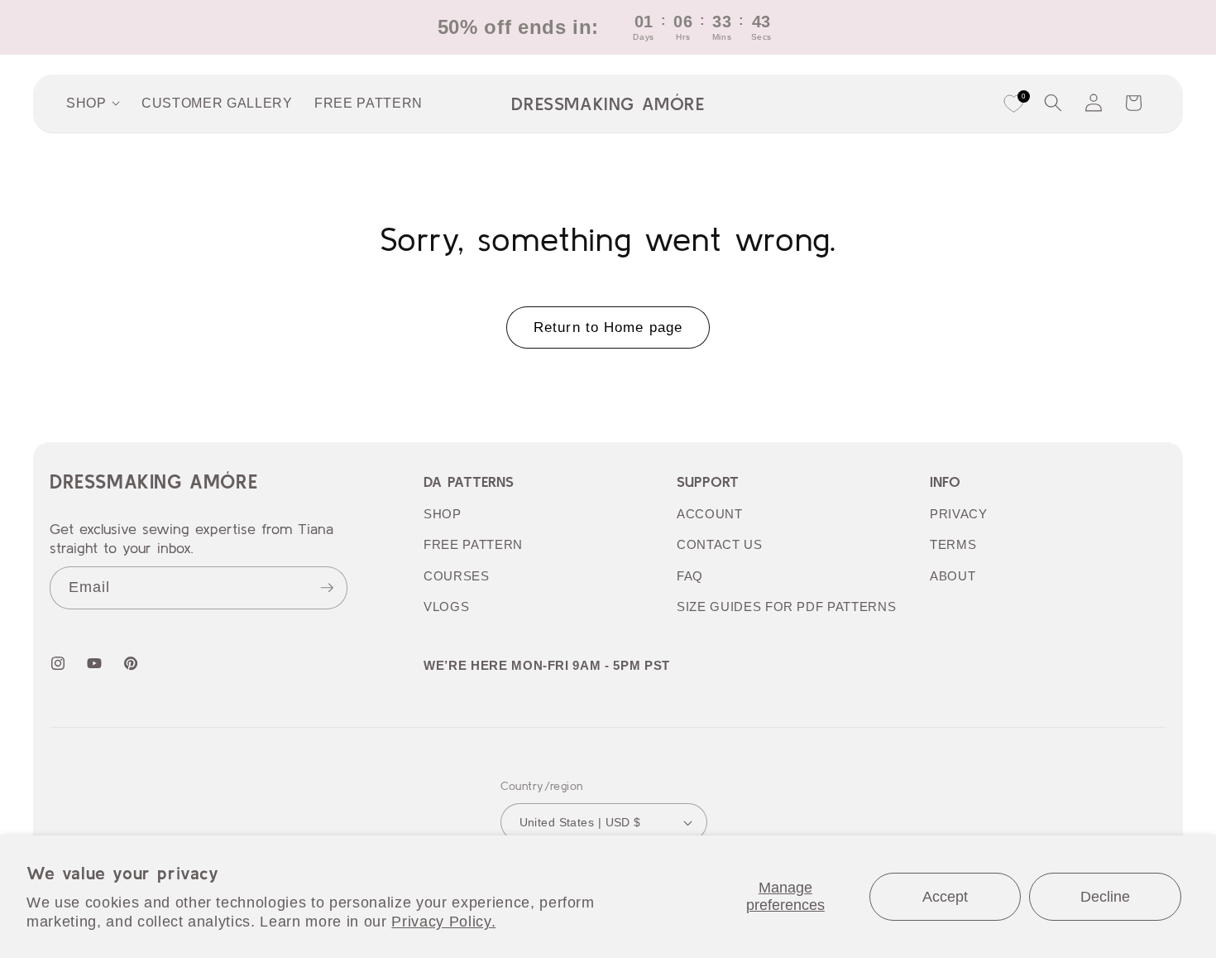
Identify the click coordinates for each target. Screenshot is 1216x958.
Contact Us (720, 544)
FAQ (690, 576)
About (952, 576)
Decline (1105, 896)
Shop (443, 514)
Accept (945, 896)
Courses (457, 576)
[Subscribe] (327, 587)
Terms (953, 544)
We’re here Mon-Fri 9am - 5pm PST (547, 665)
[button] (1053, 103)
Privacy (959, 514)
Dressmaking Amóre (153, 481)
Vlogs (446, 606)
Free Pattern (473, 544)
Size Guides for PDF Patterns (786, 606)
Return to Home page (608, 327)
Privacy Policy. (443, 921)
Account (710, 514)
